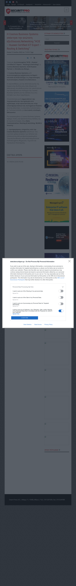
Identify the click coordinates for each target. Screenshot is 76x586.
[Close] (70, 261)
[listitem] (38, 287)
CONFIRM (24, 318)
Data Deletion (28, 324)
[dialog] (38, 293)
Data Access (38, 324)
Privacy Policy (48, 324)
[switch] (61, 291)
